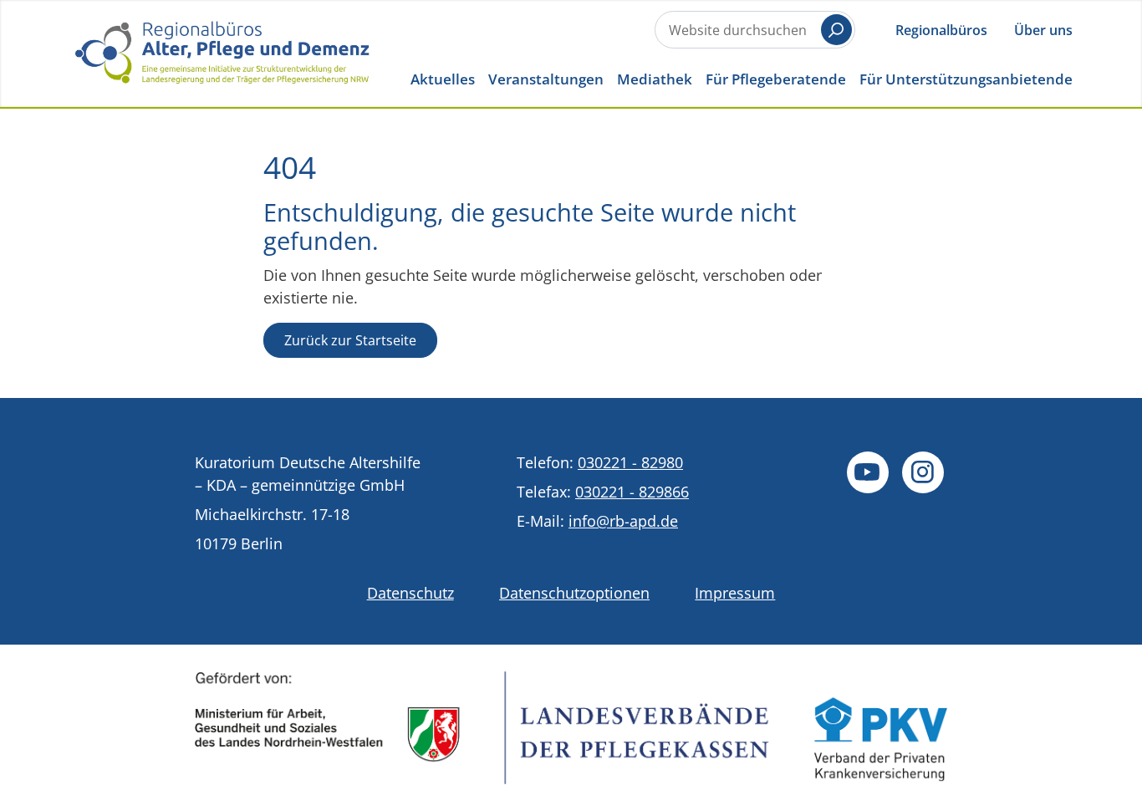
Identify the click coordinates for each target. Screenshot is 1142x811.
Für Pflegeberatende (776, 79)
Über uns (1043, 30)
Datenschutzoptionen (574, 593)
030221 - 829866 (632, 492)
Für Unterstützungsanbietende (966, 79)
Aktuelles (442, 79)
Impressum (735, 593)
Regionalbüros (941, 30)
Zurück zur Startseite (350, 340)
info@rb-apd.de (623, 521)
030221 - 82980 (630, 462)
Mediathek (654, 79)
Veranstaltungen (546, 79)
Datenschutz (410, 593)
